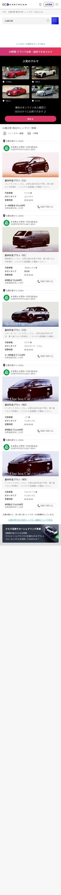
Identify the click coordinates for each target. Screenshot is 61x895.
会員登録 (48, 4)
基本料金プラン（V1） (16, 255)
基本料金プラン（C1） (16, 180)
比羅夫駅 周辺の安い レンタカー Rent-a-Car (25, 12)
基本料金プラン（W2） (16, 404)
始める (30, 118)
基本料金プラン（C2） (16, 329)
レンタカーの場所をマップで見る (30, 44)
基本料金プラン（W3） (16, 479)
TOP (4, 12)
